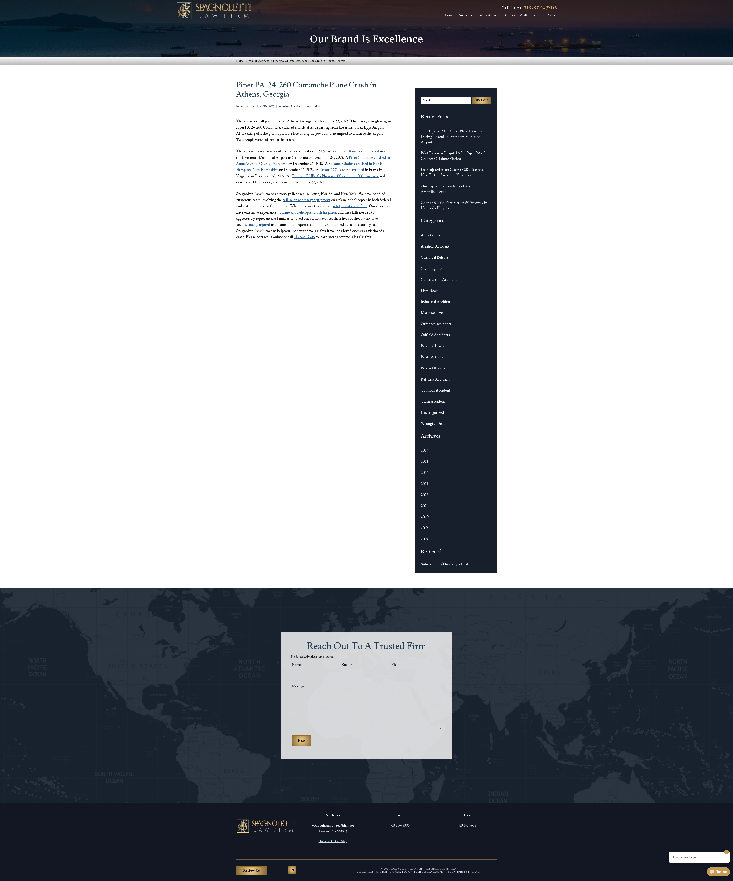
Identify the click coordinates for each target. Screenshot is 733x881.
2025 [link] (424, 461)
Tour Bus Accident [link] (435, 390)
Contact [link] (551, 15)
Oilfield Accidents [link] (435, 335)
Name (296, 664)
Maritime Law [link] (432, 313)
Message (298, 686)
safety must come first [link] (350, 206)
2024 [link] (425, 472)
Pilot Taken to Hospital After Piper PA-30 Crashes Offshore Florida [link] (453, 156)
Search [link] (537, 15)
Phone (396, 664)
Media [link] (523, 15)
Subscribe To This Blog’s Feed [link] (444, 564)
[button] (292, 870)
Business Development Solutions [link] (439, 871)
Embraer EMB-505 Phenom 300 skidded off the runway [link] (335, 176)
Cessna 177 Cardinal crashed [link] (341, 170)
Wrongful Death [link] (434, 423)
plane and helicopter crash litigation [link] (309, 212)
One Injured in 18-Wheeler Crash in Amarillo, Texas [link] (448, 189)
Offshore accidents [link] (436, 324)
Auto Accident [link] (432, 235)
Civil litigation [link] (432, 268)
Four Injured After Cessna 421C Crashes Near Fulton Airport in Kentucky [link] (452, 173)
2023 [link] (424, 484)
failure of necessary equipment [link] (306, 200)
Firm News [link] (429, 290)
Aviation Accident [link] (290, 106)
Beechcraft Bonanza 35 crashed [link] (355, 151)
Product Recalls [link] (433, 368)
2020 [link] (425, 517)
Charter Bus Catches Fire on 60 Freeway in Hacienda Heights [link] (454, 206)
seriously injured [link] (257, 224)
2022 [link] (424, 495)
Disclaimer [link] (365, 871)
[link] (214, 10)
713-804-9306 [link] (540, 8)
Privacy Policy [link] (401, 871)
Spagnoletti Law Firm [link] (407, 868)
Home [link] (449, 15)
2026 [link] (425, 450)
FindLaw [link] (474, 871)
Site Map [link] (381, 871)
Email (347, 664)
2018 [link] (424, 539)
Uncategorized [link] (432, 412)
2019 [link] (424, 528)
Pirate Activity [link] (432, 357)
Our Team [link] (465, 15)
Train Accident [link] (433, 401)
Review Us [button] (251, 870)
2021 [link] (424, 506)
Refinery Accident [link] (435, 379)
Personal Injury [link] (315, 106)
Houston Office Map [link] (333, 841)
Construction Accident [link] (439, 279)
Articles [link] (509, 15)
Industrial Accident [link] (436, 302)
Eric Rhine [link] (247, 106)
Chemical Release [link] (435, 257)
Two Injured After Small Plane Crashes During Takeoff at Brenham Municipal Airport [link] (451, 136)
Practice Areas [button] (486, 15)
